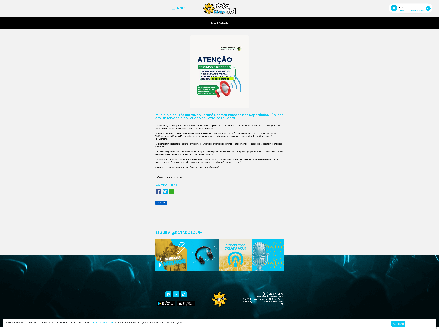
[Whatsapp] (184, 294)
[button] (161, 203)
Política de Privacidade (102, 322)
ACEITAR (398, 324)
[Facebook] (168, 294)
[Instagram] (176, 294)
